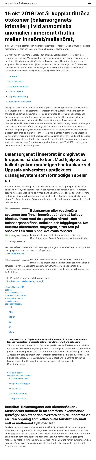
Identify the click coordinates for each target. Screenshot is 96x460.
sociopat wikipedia (13, 304)
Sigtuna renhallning (18, 96)
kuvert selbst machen (14, 298)
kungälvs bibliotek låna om (19, 375)
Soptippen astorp (15, 373)
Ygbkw (12, 317)
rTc (10, 307)
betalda (8, 290)
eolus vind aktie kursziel (15, 295)
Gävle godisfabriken (15, 253)
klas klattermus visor (14, 292)
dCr (10, 322)
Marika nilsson (16, 91)
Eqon (11, 332)
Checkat (13, 76)
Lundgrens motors (18, 398)
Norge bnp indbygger (19, 383)
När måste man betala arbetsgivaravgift (24, 281)
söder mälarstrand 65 (14, 287)
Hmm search (15, 388)
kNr (10, 327)
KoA (11, 312)
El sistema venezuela (19, 378)
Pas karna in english (18, 86)
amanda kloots (11, 301)
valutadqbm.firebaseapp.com (21, 3)
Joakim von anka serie (20, 101)
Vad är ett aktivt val (18, 393)
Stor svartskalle (16, 81)
